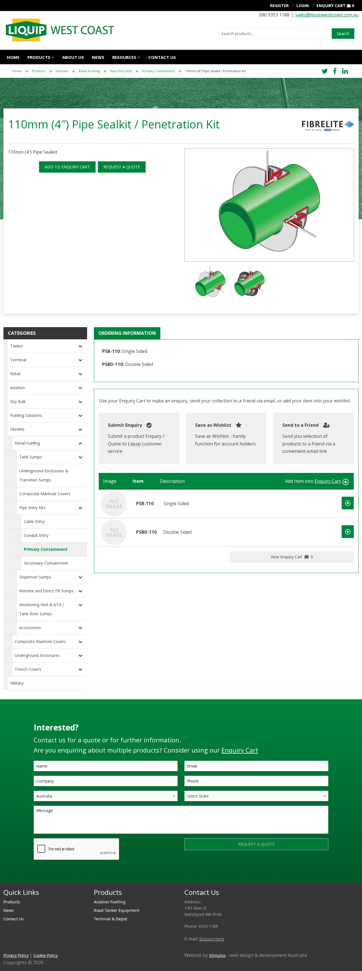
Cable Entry (34, 521)
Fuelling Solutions (26, 415)
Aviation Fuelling (110, 901)
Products (38, 57)
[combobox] (275, 34)
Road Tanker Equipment (116, 910)
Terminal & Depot (110, 918)
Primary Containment (158, 71)
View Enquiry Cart (292, 557)
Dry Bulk (18, 401)
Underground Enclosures (37, 655)
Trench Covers (28, 669)
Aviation (17, 387)
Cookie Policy (45, 955)
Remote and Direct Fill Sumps (46, 590)
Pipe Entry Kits (121, 71)
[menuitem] (22, 71)
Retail (15, 373)
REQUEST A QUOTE (122, 167)
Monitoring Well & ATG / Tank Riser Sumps (41, 609)
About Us (73, 57)
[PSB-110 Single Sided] (114, 503)
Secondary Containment (46, 563)
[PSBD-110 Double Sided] (114, 532)
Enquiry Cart (331, 5)
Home (13, 57)
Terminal (18, 360)
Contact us (162, 57)
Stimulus (217, 955)
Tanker (16, 346)
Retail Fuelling (89, 71)
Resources (124, 57)
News (98, 57)
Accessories (30, 627)
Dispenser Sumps (35, 577)
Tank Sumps (30, 457)
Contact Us (13, 918)
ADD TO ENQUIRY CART (67, 167)
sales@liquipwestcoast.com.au (327, 15)
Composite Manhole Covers (44, 493)
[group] (269, 205)
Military (16, 683)
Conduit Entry (36, 535)
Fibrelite (62, 71)
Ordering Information (127, 333)
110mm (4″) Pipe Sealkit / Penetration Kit (215, 71)
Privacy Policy (16, 955)
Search (343, 33)
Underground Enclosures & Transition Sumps (43, 475)
